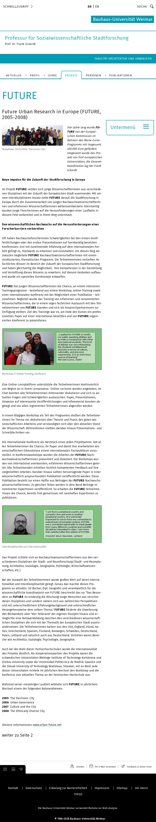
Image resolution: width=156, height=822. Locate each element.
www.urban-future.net (47, 725)
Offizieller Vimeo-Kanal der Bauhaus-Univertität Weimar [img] (21, 769)
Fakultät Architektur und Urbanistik (123, 58)
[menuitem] (90, 7)
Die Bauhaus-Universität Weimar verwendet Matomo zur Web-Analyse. (78, 808)
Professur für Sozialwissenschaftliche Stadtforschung (66, 38)
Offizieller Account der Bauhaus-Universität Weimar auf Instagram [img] (4, 769)
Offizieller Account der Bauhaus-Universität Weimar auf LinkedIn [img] (13, 769)
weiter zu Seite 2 (17, 735)
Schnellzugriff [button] (16, 6)
